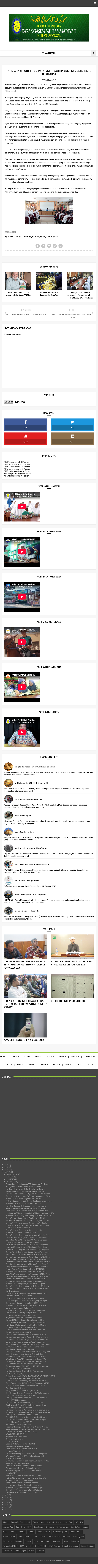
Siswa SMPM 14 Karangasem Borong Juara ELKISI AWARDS (28, 1216)
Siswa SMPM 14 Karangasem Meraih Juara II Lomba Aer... (27, 1235)
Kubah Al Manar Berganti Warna (24, 832)
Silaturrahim (52, 236)
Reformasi (75, 1541)
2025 (7, 1167)
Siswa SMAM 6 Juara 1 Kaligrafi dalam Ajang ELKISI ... (26, 1218)
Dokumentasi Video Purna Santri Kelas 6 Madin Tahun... (27, 1342)
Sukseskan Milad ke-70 (14, 1458)
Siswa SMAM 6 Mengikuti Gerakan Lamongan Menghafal (27, 1250)
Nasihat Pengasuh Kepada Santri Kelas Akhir (28, 799)
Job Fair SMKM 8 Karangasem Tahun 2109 (22, 1315)
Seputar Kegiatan (37, 236)
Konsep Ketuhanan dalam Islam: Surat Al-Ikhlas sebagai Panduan (34, 766)
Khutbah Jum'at (62, 1527)
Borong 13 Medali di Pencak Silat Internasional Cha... (25, 1320)
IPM (81, 1522)
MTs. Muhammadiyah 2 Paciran (17, 469)
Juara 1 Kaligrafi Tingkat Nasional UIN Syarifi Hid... (24, 1354)
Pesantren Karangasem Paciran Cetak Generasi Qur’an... (27, 1427)
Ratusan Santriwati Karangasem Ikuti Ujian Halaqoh (25, 1208)
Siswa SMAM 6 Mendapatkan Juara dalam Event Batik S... (28, 1257)
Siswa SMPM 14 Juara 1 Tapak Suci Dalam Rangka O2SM (27, 1225)
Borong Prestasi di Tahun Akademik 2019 (21, 1327)
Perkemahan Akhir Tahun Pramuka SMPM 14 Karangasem (28, 1352)
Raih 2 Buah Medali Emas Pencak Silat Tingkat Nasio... (26, 1325)
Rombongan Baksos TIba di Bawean (19, 1480)
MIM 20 (20, 1064)
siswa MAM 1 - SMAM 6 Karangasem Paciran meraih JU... (27, 1254)
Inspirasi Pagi (8, 1527)
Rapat (66, 1541)
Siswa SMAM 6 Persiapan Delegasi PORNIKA (23, 1242)
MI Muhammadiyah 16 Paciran (16, 476)
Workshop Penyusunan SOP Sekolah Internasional (25, 1456)
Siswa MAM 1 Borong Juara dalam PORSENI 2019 (25, 1303)
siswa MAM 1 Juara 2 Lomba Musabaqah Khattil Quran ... (27, 1247)
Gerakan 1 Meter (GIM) (14, 1373)
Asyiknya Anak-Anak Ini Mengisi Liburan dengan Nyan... (26, 1405)
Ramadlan (57, 1541)
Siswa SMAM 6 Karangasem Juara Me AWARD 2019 (26, 1271)
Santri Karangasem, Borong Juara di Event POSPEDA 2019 (28, 1262)
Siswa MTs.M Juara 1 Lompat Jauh (19, 1228)
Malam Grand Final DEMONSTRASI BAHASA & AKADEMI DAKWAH (30, 1376)
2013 (7, 1509)
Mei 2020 (10, 1182)
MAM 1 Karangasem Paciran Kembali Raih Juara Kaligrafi (31, 864)
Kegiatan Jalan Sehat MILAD (16, 1437)
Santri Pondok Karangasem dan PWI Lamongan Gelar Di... (27, 1288)
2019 (7, 1495)
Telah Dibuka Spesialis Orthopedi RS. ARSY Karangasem (27, 1245)
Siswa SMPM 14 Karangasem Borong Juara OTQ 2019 (26, 1223)
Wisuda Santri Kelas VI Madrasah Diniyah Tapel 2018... (26, 1359)
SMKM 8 (62, 1056)
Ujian (24, 1551)
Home (2, 1056)
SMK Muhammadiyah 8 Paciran (17, 467)
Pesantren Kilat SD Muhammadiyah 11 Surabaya (24, 1403)
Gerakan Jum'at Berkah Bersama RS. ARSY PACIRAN (26, 1259)
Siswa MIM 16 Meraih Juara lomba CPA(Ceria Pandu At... (27, 1461)
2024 (7, 1170)
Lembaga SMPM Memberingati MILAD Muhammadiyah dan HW (30, 1213)
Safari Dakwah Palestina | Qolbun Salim (26, 880)
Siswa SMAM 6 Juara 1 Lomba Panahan (21, 1233)
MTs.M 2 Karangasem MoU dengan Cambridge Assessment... (29, 1201)
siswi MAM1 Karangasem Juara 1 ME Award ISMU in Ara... (28, 1274)
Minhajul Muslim (9, 1537)
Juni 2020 (10, 1179)
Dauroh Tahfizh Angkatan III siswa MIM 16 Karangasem (26, 1454)
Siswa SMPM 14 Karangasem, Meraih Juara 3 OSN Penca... (28, 1286)
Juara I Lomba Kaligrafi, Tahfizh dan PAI (21, 1395)
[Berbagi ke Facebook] (13, 232)
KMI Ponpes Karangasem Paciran (18, 473)
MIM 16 (9, 1064)
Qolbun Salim (46, 1541)
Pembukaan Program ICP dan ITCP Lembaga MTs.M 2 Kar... (28, 1220)
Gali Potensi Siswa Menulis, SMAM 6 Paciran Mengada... (27, 1240)
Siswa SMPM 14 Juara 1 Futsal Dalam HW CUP (23, 1203)
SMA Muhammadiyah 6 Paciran (17, 464)
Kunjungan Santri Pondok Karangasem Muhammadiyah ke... (28, 1412)
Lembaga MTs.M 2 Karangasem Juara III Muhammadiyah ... (28, 1276)
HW (76, 1522)
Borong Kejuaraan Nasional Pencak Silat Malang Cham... (27, 1337)
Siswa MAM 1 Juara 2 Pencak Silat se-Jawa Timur (25, 1347)
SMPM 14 (42, 1546)
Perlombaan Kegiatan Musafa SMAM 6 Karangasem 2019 (28, 1196)
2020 (7, 1172)
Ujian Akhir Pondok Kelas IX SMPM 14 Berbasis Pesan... (26, 1357)
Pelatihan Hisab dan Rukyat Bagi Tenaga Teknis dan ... (26, 1206)
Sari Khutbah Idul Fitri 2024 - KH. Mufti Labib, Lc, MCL (31, 783)
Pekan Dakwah (54, 1537)
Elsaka (11, 236)
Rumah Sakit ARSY (10, 1546)
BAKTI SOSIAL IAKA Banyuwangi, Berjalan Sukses (24, 1313)
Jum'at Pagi (20, 1527)
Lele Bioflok (75, 1527)
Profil (36, 1541)
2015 (7, 1505)
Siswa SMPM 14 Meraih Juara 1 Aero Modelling (24, 1490)
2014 (7, 1507)
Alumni (5, 1522)
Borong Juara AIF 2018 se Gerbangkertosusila (23, 1468)
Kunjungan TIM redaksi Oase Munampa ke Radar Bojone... (27, 1410)
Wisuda (31, 1551)
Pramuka (18, 1541)
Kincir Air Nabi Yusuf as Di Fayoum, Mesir (27, 910)
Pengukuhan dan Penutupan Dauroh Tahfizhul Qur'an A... (27, 1267)
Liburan (85, 1527)
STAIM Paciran (54, 1546)
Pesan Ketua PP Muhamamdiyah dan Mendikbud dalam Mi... (28, 1429)
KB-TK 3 (56, 1064)
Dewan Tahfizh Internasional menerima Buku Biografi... (26, 1420)
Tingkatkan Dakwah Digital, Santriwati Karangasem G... (26, 1281)
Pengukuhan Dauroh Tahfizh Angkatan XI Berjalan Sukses (28, 1344)
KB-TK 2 (44, 1064)
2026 (7, 1165)
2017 (7, 1500)
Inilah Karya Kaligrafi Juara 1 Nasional (20, 1349)
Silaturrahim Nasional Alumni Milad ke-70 (21, 1432)
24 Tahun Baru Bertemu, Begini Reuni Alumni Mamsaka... (27, 1340)
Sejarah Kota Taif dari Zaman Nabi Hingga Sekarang (30, 848)
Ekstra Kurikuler (39, 1522)
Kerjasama (50, 1527)
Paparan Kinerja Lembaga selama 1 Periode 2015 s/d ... (27, 1335)
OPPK (25, 236)
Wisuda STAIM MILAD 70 (15, 1434)
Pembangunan (78, 1537)
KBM (29, 1527)
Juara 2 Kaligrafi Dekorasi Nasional (19, 1407)
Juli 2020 (10, 1177)
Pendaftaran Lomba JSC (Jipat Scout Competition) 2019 (27, 1383)
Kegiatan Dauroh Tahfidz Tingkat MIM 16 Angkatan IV (26, 1361)
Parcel (43, 1537)
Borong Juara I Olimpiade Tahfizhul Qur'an (22, 1415)
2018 (7, 1497)
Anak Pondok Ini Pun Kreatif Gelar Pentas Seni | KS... (25, 1191)
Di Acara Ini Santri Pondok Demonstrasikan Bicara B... (26, 1386)
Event (58, 1522)
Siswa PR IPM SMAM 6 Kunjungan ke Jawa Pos (23, 1199)
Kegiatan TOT (11, 1473)
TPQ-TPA (91, 1064)
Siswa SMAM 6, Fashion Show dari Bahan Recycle (24, 1488)
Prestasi (28, 1541)
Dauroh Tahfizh (17, 1522)
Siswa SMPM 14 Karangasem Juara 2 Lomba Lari (24, 1230)
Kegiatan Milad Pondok (14, 1451)
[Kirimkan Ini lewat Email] (6, 232)
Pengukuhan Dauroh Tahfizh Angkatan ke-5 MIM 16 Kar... (27, 1211)
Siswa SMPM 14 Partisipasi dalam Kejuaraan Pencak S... (27, 1293)
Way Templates (64, 1560)
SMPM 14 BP (89, 1056)
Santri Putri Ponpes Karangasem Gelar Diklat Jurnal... (26, 1279)
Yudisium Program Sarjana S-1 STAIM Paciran (23, 1471)
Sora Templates (43, 1560)
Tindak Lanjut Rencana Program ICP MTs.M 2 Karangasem (28, 1393)
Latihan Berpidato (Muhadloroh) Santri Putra (23, 1492)
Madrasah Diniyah (43, 1532)
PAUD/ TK (29, 1537)
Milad (79, 1532)
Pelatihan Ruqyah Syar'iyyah (16, 1388)
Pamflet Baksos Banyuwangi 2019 (19, 1332)
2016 (7, 1502)
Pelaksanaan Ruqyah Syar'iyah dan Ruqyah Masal (25, 1371)
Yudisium (40, 1551)
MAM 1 (38, 1056)
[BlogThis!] (8, 232)
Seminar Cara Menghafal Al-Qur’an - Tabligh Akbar (30, 894)
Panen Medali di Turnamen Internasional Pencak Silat (26, 1323)
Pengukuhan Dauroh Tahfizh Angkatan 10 (22, 1390)
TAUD (79, 1064)
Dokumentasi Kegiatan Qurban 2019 (19, 1308)
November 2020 (13, 1174)
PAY (36, 1537)
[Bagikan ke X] (10, 232)
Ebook (28, 1522)
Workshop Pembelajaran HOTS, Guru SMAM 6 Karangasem (28, 1194)
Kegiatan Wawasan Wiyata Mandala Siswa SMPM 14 (26, 1318)
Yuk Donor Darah (12, 1291)
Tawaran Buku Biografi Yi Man (17, 1446)
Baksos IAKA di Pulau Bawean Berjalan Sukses (23, 1475)
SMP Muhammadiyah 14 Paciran (17, 471)
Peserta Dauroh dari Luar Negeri (18, 1463)
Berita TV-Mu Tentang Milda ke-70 (19, 1424)
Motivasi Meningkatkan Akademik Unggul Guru (23, 1485)
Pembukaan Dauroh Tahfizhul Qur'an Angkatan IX (25, 1466)
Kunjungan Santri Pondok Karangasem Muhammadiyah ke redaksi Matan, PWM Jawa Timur (80, 295)
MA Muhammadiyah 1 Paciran (16, 462)
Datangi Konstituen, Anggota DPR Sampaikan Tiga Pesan (27, 1184)
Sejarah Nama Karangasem (22, 815)
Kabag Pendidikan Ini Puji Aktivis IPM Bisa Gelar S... (25, 1187)
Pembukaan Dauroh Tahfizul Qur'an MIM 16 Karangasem (27, 1366)
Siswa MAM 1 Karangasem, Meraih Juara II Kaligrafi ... (26, 1284)
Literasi (18, 236)
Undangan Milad (12, 1441)
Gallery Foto (67, 1522)
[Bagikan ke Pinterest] (15, 232)
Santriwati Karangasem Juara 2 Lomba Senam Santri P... (27, 1264)
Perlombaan (7, 1541)
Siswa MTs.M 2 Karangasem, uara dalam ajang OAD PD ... (27, 1381)
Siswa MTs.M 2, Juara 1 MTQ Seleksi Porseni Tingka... (26, 1310)
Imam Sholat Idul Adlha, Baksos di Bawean (22, 1483)
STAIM (27, 1056)
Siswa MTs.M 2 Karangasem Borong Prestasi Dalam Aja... (27, 1252)
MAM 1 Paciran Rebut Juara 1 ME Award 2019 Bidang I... (27, 1269)
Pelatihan (66, 1537)
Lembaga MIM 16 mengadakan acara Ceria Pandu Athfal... (28, 1237)
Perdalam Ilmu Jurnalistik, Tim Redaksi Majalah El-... (25, 1189)
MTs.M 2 (75, 1056)
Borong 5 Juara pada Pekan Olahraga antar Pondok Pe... (27, 1398)
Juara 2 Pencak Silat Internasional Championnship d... (26, 1330)
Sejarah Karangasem (70, 1546)
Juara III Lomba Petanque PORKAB (19, 1422)
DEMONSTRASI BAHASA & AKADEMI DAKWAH (23, 1378)
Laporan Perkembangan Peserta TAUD (20, 1444)
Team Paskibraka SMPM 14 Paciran (19, 1369)
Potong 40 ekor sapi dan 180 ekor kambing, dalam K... (26, 1478)
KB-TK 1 (32, 1064)
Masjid (72, 1532)
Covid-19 (15, 1056)
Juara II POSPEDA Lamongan (17, 1400)
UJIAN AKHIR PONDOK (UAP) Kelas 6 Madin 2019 (24, 1364)
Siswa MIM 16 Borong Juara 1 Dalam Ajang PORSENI (26, 1305)
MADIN (68, 1064)
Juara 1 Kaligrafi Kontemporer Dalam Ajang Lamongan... (27, 1301)
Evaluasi (50, 1522)
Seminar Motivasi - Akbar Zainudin (19, 1296)
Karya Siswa (38, 1527)
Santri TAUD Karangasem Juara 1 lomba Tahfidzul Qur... (27, 1417)
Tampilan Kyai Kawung (14, 1439)
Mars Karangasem (60, 1532)
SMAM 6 (50, 1056)
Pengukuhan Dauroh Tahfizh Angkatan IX (21, 1449)
